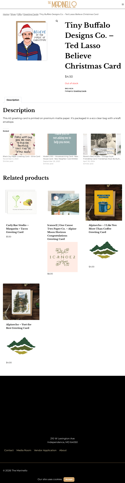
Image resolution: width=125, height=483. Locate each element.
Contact (9, 450)
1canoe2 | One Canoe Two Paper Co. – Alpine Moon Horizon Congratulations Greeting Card (61, 232)
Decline (82, 479)
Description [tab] (13, 100)
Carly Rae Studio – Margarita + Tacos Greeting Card (17, 229)
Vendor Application (45, 450)
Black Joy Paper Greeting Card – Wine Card (21, 156)
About (63, 450)
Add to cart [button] (13, 244)
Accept (69, 479)
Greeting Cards (80, 91)
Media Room (23, 450)
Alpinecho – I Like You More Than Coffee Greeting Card (103, 229)
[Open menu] (122, 4)
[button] (57, 21)
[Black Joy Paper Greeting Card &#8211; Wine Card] (22, 144)
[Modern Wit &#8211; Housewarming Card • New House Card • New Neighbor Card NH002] (62, 144)
